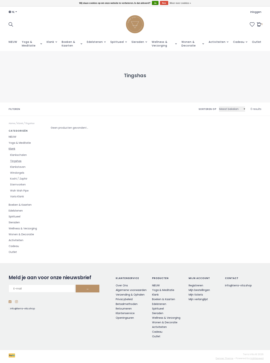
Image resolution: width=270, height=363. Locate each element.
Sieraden (138, 42)
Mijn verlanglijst (198, 299)
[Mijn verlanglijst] (252, 24)
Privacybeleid (124, 299)
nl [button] (13, 12)
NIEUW (13, 42)
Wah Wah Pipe (19, 190)
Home (12, 123)
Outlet (256, 42)
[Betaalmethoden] (12, 356)
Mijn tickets (196, 294)
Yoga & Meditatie (29, 43)
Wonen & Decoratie (188, 43)
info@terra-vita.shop (22, 308)
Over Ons (122, 285)
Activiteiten (217, 42)
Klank (50, 42)
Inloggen (255, 12)
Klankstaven (18, 167)
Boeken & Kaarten (68, 43)
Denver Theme (224, 358)
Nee (164, 3)
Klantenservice (125, 313)
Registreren (196, 285)
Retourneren (124, 308)
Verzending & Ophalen (130, 294)
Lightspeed (257, 358)
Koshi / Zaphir (18, 178)
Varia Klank (17, 196)
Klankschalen (18, 155)
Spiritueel (117, 42)
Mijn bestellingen (199, 290)
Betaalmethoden (127, 304)
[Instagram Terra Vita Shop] (16, 302)
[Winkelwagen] (259, 24)
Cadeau (238, 42)
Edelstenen (95, 42)
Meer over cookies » (180, 3)
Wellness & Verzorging (160, 43)
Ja (155, 3)
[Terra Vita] (135, 24)
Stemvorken (18, 184)
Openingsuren (125, 318)
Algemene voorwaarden (131, 290)
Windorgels (17, 173)
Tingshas (29, 123)
